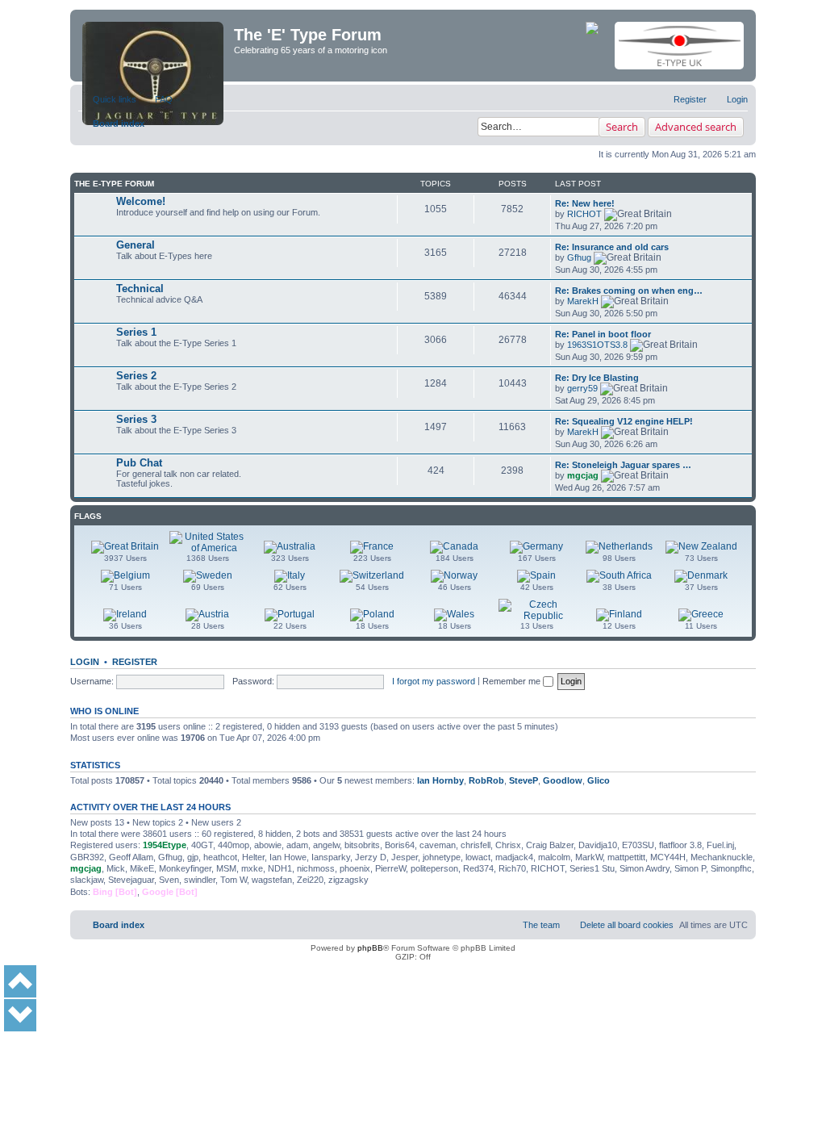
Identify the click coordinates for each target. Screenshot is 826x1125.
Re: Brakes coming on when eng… (629, 290)
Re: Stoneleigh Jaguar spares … (623, 465)
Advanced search (695, 126)
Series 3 (136, 419)
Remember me (512, 681)
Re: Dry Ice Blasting (597, 378)
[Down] (20, 1015)
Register (134, 662)
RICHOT (584, 214)
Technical (140, 288)
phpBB (370, 947)
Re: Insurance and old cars (612, 247)
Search (622, 126)
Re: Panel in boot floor (603, 334)
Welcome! (140, 201)
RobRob (486, 780)
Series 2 (136, 376)
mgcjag (583, 475)
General (135, 245)
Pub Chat (139, 463)
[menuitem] (156, 99)
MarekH (583, 301)
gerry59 (582, 388)
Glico (598, 780)
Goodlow (562, 780)
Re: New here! (585, 203)
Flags (88, 516)
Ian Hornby (440, 780)
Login (84, 662)
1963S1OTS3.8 (597, 344)
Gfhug (579, 257)
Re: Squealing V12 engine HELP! (624, 421)
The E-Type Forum (114, 183)
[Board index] (154, 45)
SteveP (523, 780)
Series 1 (136, 332)
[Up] (20, 981)
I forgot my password (433, 681)
